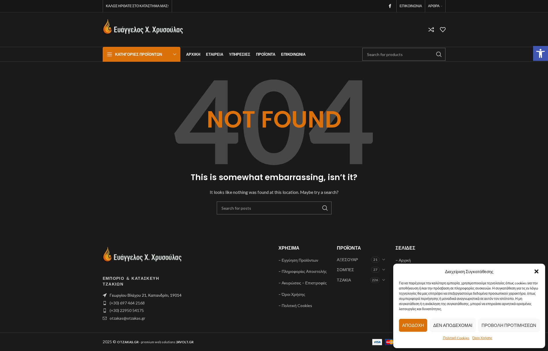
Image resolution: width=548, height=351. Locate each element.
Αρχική (405, 260)
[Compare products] (431, 29)
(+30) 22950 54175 (127, 310)
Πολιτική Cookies (456, 338)
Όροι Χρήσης (482, 338)
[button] (540, 53)
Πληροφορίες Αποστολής (304, 271)
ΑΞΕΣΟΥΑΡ (347, 259)
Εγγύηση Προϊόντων (300, 260)
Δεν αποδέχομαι (452, 325)
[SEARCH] (439, 54)
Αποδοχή (413, 325)
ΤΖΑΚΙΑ (344, 279)
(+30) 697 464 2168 (127, 302)
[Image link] (142, 256)
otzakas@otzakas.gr (127, 318)
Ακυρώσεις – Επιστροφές (304, 282)
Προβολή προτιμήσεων (509, 325)
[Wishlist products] (442, 29)
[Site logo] (143, 29)
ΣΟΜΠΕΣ (345, 269)
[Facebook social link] (390, 6)
